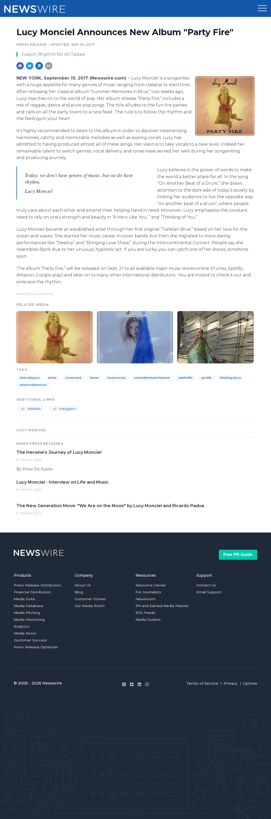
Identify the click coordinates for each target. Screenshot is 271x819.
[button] (262, 8)
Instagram (67, 409)
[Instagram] (147, 684)
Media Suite (24, 599)
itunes (94, 378)
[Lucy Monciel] (215, 336)
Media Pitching (27, 612)
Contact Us (206, 585)
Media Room (25, 633)
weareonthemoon (33, 385)
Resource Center (151, 585)
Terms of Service (202, 683)
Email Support (209, 592)
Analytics (22, 626)
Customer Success (30, 640)
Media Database (28, 606)
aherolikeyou (29, 378)
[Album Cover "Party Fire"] (225, 106)
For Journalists (148, 592)
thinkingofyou (230, 378)
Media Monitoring (29, 619)
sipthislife (185, 378)
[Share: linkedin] (39, 65)
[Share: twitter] (29, 65)
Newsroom (145, 599)
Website (34, 409)
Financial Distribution (32, 592)
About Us (83, 585)
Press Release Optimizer (36, 647)
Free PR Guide (237, 554)
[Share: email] (48, 65)
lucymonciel (116, 378)
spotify (206, 378)
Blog (79, 592)
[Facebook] (124, 684)
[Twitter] (131, 684)
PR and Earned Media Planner (162, 606)
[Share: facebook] (20, 65)
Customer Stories (90, 599)
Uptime (250, 683)
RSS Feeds (145, 612)
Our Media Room (90, 606)
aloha (52, 378)
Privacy (231, 683)
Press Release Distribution (37, 585)
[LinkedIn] (139, 684)
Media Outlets (148, 619)
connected (73, 378)
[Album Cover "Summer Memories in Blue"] (135, 336)
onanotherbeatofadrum (152, 378)
